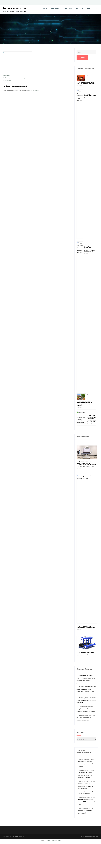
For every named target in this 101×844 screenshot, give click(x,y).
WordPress (95, 836)
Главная (44, 8)
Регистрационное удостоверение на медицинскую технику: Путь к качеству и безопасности (86, 464)
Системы (55, 8)
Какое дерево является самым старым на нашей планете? (85, 764)
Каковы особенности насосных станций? (85, 653)
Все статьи (91, 8)
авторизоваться (34, 90)
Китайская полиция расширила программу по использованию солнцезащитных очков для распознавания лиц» (86, 788)
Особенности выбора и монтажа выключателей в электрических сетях (86, 775)
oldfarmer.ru (48, 840)
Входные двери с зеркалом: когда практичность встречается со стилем (86, 700)
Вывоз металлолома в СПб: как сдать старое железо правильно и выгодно (86, 717)
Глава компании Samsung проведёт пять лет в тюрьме (89, 249)
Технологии (67, 8)
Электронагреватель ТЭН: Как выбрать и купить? (86, 82)
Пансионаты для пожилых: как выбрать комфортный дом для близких (84, 403)
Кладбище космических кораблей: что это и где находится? (91, 418)
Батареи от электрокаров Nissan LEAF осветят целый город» (86, 802)
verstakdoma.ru (56, 840)
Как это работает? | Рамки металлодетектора (86, 626)
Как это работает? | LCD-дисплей (90, 95)
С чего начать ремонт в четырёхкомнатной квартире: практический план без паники (86, 708)
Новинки (79, 8)
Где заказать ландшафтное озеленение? (85, 810)
